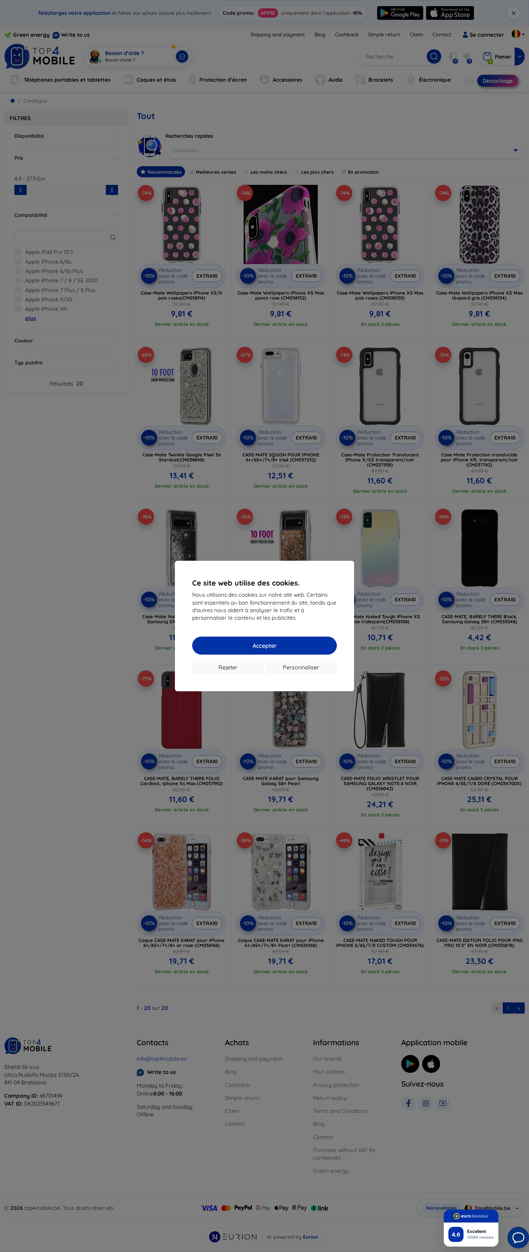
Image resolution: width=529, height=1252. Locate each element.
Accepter (265, 645)
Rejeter (228, 667)
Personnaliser (301, 667)
